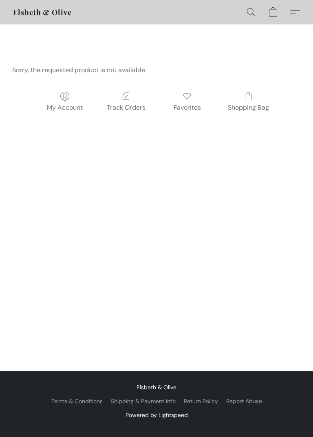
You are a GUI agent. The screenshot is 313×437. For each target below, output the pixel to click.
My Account (65, 107)
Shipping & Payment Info (143, 401)
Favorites (187, 107)
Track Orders (126, 107)
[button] (42, 12)
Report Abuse (244, 401)
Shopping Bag (248, 107)
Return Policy (201, 401)
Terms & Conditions (77, 401)
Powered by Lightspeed (157, 415)
